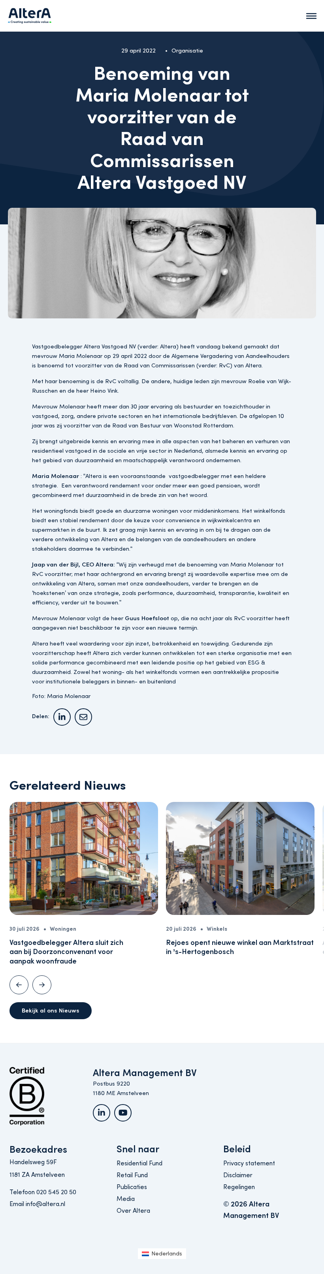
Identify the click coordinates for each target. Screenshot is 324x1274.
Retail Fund (132, 1175)
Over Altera (133, 1210)
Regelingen (239, 1187)
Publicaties (132, 1187)
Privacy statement (249, 1163)
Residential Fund (139, 1163)
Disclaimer (237, 1175)
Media (126, 1198)
